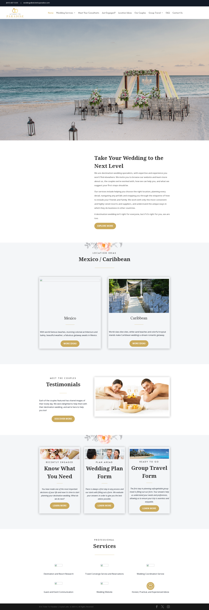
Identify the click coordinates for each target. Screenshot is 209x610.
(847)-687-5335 (12, 3)
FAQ (168, 12)
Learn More (60, 505)
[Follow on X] (185, 2)
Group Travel (155, 12)
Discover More (63, 418)
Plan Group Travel (118, 99)
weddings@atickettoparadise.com (36, 3)
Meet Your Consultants (88, 12)
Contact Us (177, 12)
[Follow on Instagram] (192, 2)
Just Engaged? (109, 12)
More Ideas (70, 343)
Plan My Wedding (90, 99)
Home (50, 12)
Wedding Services (64, 12)
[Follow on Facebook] (178, 2)
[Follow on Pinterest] (199, 2)
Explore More (105, 225)
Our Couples (140, 12)
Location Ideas (125, 12)
